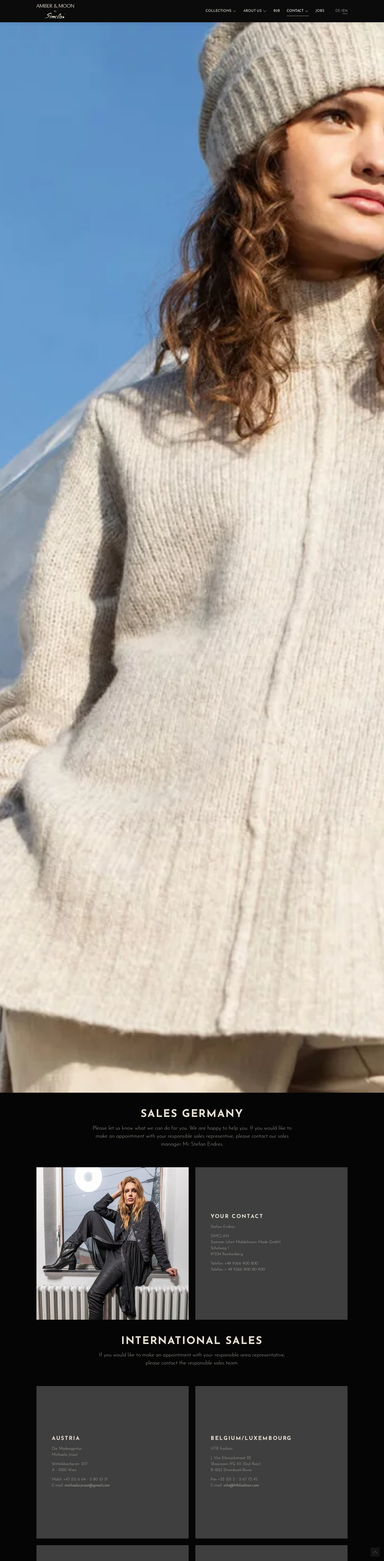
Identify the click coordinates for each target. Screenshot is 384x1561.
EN (345, 11)
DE (337, 11)
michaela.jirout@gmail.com (87, 1486)
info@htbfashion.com (241, 1486)
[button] (221, 11)
